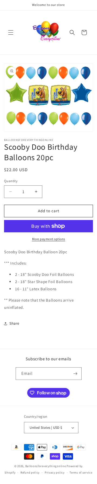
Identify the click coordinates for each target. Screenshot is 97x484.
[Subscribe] (75, 373)
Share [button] (14, 323)
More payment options (48, 239)
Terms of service (81, 472)
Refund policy (30, 472)
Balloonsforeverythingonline (45, 466)
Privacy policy (55, 472)
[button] (11, 32)
